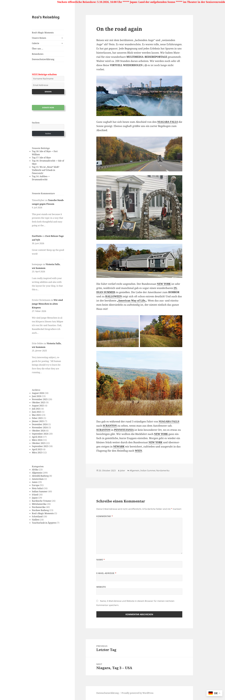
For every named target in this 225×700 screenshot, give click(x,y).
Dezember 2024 (40, 424)
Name (100, 559)
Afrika (35, 469)
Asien (34, 482)
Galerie (35, 43)
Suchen (36, 122)
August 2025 (38, 405)
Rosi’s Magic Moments (43, 32)
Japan (35, 497)
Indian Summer (40, 491)
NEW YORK (164, 284)
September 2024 (40, 433)
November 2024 (40, 427)
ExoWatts (37, 236)
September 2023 (40, 446)
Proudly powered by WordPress (137, 693)
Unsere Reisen (39, 37)
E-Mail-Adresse (106, 573)
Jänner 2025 (38, 421)
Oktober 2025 (38, 402)
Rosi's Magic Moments (43, 513)
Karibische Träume (41, 500)
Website (101, 586)
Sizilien (35, 519)
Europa (35, 485)
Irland (35, 494)
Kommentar (104, 516)
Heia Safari (37, 488)
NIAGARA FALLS (167, 122)
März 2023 (37, 452)
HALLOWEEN (113, 296)
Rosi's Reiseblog (46, 17)
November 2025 (40, 399)
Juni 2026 (36, 396)
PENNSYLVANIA (124, 430)
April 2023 (37, 449)
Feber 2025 (37, 418)
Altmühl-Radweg (40, 475)
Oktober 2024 (38, 430)
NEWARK (118, 446)
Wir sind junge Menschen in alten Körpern (47, 304)
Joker (122, 470)
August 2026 (38, 393)
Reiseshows (37, 54)
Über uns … (37, 48)
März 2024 (37, 440)
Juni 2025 (36, 411)
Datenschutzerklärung (43, 59)
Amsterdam (38, 479)
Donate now (48, 107)
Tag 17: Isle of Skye (41, 157)
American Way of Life (131, 300)
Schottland (37, 516)
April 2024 (37, 436)
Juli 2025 (36, 408)
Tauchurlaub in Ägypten (44, 522)
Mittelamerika (39, 504)
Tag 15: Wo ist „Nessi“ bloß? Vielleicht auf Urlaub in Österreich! (45, 170)
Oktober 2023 (38, 443)
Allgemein (37, 472)
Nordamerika (38, 507)
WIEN (138, 450)
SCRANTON (110, 425)
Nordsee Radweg (40, 510)
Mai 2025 (36, 415)
